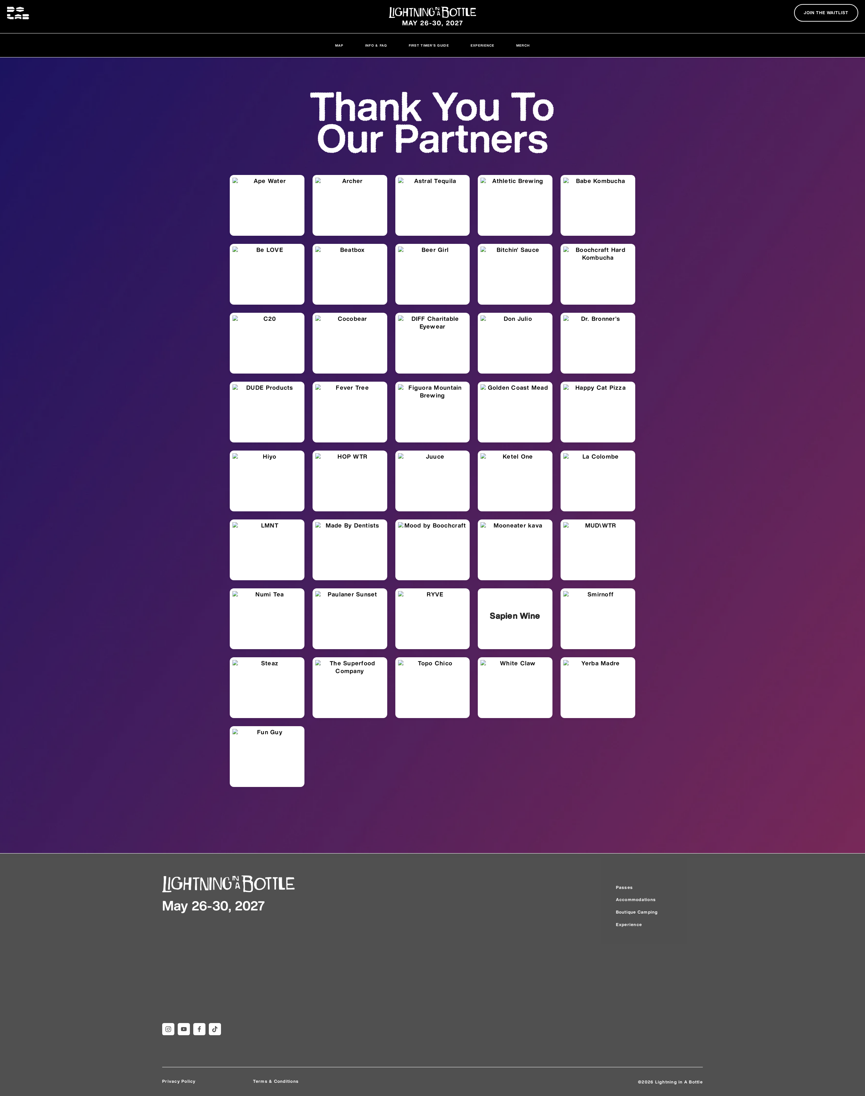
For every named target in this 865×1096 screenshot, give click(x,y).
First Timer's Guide (429, 45)
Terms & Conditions (276, 1081)
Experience (483, 45)
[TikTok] (215, 1029)
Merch (523, 45)
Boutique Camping (637, 912)
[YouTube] (184, 1029)
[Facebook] (199, 1029)
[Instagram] (168, 1029)
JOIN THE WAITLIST (826, 13)
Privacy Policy (179, 1081)
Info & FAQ (376, 45)
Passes (624, 888)
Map (339, 45)
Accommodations (636, 900)
